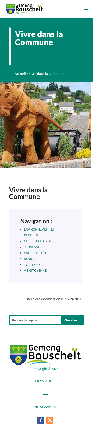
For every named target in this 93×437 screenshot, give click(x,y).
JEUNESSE (32, 247)
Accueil (20, 73)
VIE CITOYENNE (35, 270)
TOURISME (32, 264)
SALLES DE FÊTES (37, 252)
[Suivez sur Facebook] (40, 420)
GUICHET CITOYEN (37, 241)
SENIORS (30, 258)
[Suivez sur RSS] (49, 420)
